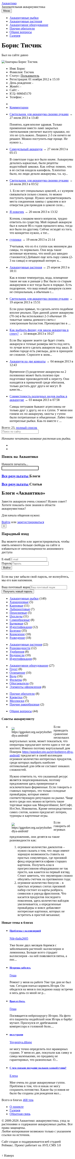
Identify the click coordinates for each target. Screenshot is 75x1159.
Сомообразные (20, 620)
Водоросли (17, 655)
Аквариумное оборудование (29, 25)
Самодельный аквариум (26, 149)
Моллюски (17, 701)
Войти (6, 522)
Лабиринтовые (20, 609)
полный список (26, 427)
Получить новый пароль (17, 591)
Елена (14, 1075)
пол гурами (16, 1034)
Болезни (15, 630)
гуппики (15, 239)
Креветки (16, 697)
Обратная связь (20, 1114)
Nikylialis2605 (19, 938)
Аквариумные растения (26, 21)
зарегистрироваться (30, 522)
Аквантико (9, 3)
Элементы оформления (25, 687)
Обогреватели (19, 683)
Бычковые (16, 623)
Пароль (7, 563)
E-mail (6, 559)
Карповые (16, 605)
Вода (13, 676)
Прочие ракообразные (25, 704)
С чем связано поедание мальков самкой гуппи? (38, 1067)
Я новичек (17, 211)
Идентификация (21, 627)
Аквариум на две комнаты (28, 361)
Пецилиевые (18, 612)
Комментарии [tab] (19, 107)
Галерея (15, 35)
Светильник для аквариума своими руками (39, 114)
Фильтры (16, 679)
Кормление (17, 634)
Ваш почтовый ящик (16, 587)
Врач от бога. (17, 1001)
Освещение (17, 672)
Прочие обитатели (22, 28)
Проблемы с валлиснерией (25, 930)
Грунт (14, 669)
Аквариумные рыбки (24, 17)
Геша (13, 975)
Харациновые (19, 602)
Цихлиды (16, 616)
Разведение (17, 637)
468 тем (28, 1100)
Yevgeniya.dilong (21, 1042)
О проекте (17, 1106)
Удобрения (17, 651)
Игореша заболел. (20, 967)
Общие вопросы (21, 32)
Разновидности (20, 648)
